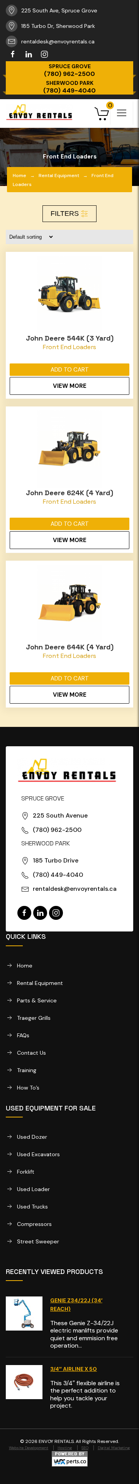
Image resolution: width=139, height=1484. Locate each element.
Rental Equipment (59, 175)
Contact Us (31, 1052)
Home (19, 175)
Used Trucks (32, 1206)
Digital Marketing (114, 1447)
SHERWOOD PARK (69, 82)
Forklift (25, 1171)
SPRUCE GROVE (70, 66)
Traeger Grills (34, 1017)
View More (69, 386)
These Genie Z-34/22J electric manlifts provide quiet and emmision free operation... (84, 1334)
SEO (84, 1447)
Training (26, 1070)
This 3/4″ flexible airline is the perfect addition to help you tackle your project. (85, 1394)
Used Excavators (38, 1154)
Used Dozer (32, 1136)
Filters (66, 213)
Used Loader (33, 1189)
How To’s (28, 1087)
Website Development (28, 1447)
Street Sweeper (38, 1241)
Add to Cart (70, 370)
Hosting (65, 1447)
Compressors (34, 1224)
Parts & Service (37, 1000)
